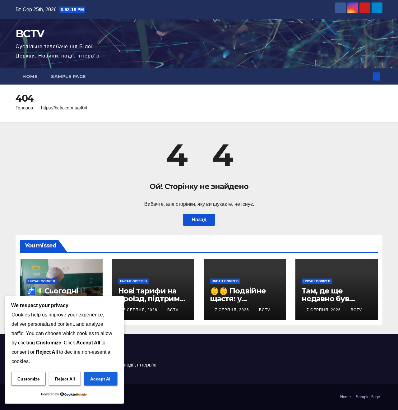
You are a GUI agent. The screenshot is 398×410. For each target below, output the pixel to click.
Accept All (101, 378)
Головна (24, 107)
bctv (172, 310)
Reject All (65, 378)
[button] (366, 76)
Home (29, 76)
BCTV (30, 33)
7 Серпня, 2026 (141, 310)
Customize (28, 378)
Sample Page (68, 76)
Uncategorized (41, 281)
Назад (199, 219)
